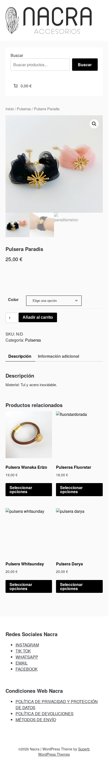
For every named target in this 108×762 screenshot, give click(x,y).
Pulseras (24, 108)
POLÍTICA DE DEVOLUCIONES (45, 713)
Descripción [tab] (19, 356)
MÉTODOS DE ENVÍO (36, 719)
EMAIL (22, 663)
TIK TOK (23, 651)
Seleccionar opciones (21, 489)
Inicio (10, 108)
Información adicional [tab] (58, 356)
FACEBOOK (27, 669)
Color (13, 299)
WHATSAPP (27, 657)
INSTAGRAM (27, 645)
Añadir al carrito (38, 317)
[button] (94, 123)
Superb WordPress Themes (64, 751)
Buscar (17, 55)
